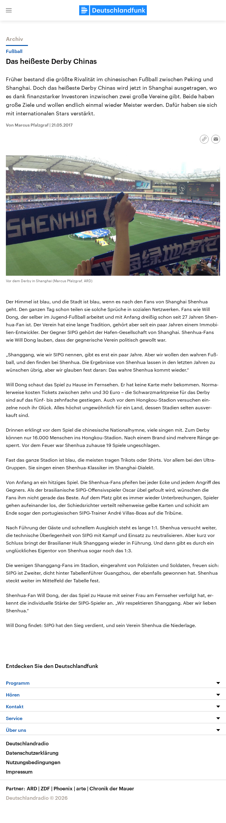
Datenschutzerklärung (32, 753)
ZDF (46, 788)
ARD (33, 788)
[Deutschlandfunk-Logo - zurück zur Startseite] (113, 10)
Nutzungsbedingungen (33, 762)
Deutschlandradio (27, 743)
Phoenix (64, 788)
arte (82, 788)
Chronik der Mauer (111, 788)
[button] (9, 10)
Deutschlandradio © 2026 (37, 798)
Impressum (19, 771)
